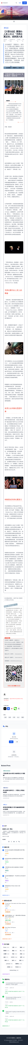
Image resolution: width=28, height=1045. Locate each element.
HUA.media (9, 1040)
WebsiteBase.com (14, 1042)
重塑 (23, 717)
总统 (6, 957)
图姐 (14, 950)
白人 (18, 717)
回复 (7, 993)
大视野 (6, 953)
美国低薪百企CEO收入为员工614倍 (12, 885)
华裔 (7, 960)
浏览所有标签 (5, 974)
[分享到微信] (15, 708)
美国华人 (18, 963)
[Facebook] (9, 842)
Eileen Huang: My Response (10, 927)
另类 (5, 717)
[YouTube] (14, 842)
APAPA (14, 957)
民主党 (18, 967)
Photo (6, 947)
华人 (22, 950)
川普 (14, 717)
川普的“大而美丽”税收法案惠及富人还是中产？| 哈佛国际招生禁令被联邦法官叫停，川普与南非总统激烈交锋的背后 (15, 991)
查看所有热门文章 (6, 938)
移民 (22, 957)
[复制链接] (18, 708)
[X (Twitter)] (11, 842)
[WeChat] (19, 842)
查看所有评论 (5, 1026)
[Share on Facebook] (8, 708)
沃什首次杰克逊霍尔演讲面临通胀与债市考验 (15, 850)
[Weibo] (16, 842)
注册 (24, 3)
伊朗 (22, 953)
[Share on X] (5, 708)
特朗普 (6, 950)
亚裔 (21, 960)
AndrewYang (14, 970)
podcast (9, 963)
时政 (14, 953)
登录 (20, 3)
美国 (22, 947)
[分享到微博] (11, 708)
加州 (14, 960)
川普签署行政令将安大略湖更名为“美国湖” (14, 867)
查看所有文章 (5, 895)
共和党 (9, 967)
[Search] (16, 3)
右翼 (10, 717)
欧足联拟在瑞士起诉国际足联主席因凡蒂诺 (14, 858)
